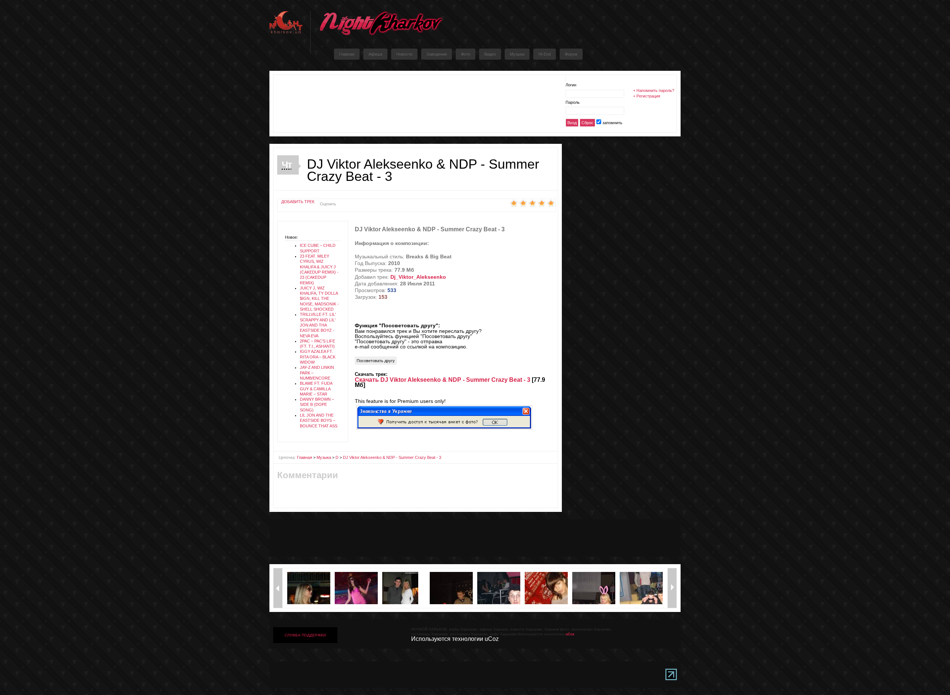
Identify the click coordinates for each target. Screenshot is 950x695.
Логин (571, 85)
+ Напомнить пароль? (653, 90)
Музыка (324, 457)
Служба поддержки (305, 635)
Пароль (573, 102)
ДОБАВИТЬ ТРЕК (297, 201)
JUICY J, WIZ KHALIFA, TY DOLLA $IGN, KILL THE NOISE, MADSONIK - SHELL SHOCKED (319, 298)
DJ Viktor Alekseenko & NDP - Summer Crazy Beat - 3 (392, 457)
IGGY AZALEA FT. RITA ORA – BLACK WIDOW (317, 356)
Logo (380, 23)
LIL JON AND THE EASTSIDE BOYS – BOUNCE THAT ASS (318, 420)
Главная (304, 457)
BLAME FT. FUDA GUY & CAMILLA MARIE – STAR (316, 388)
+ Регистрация (646, 96)
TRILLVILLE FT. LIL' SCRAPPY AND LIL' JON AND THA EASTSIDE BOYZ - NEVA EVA (318, 325)
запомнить (612, 122)
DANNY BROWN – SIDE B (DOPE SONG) (317, 404)
